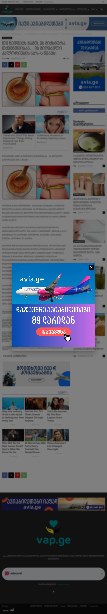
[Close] (91, 267)
